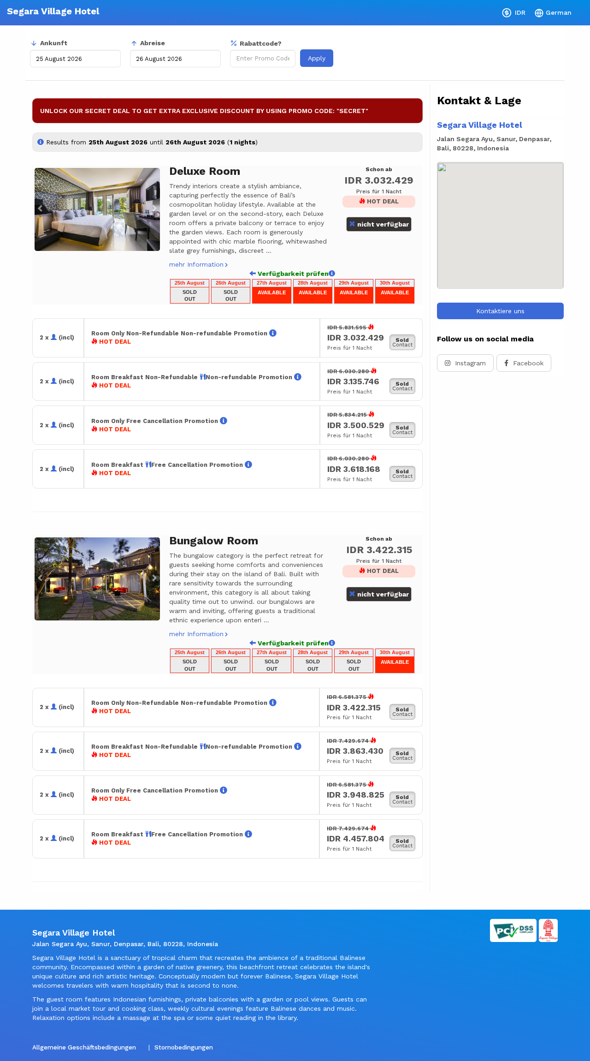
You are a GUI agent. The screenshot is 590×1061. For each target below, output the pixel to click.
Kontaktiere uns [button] (500, 311)
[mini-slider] (97, 209)
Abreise (152, 43)
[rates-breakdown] (273, 333)
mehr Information (196, 264)
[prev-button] (252, 273)
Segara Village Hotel (53, 11)
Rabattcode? (261, 43)
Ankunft (53, 43)
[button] (38, 209)
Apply (316, 58)
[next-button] (332, 273)
